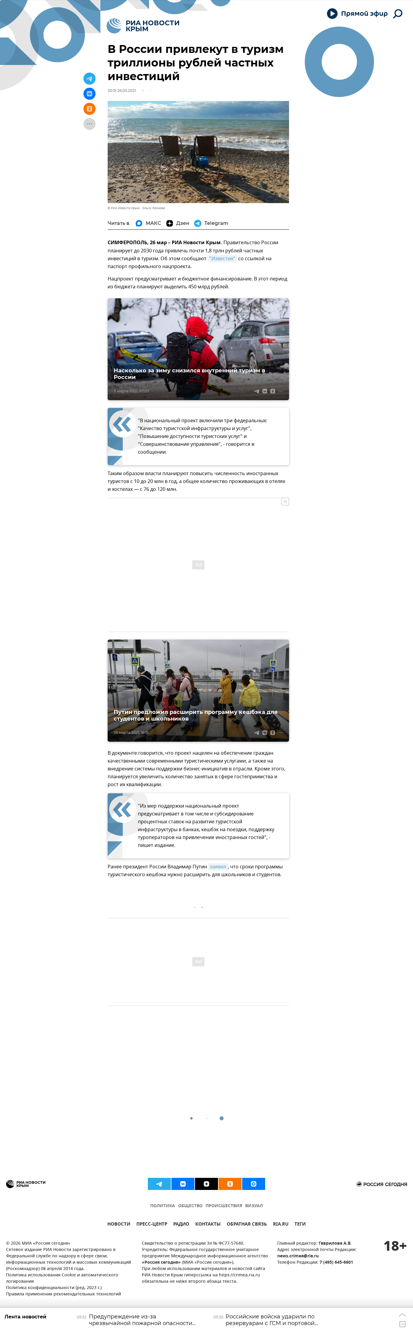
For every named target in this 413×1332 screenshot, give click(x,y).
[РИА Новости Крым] (143, 26)
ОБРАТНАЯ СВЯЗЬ (247, 1224)
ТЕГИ (300, 1224)
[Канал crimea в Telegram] (159, 1184)
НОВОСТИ (118, 1224)
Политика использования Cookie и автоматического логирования (62, 1278)
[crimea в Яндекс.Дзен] (206, 1184)
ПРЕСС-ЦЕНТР (151, 1224)
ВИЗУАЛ (254, 1206)
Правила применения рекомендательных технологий (63, 1294)
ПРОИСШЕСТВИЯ (224, 1206)
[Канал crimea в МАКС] (253, 1184)
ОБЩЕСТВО (190, 1206)
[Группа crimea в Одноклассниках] (230, 1184)
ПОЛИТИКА (162, 1206)
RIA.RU (280, 1224)
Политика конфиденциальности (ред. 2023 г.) (54, 1288)
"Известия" (222, 258)
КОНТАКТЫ (208, 1224)
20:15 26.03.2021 (122, 90)
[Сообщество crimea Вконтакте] (182, 1184)
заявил (218, 866)
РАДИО (181, 1224)
